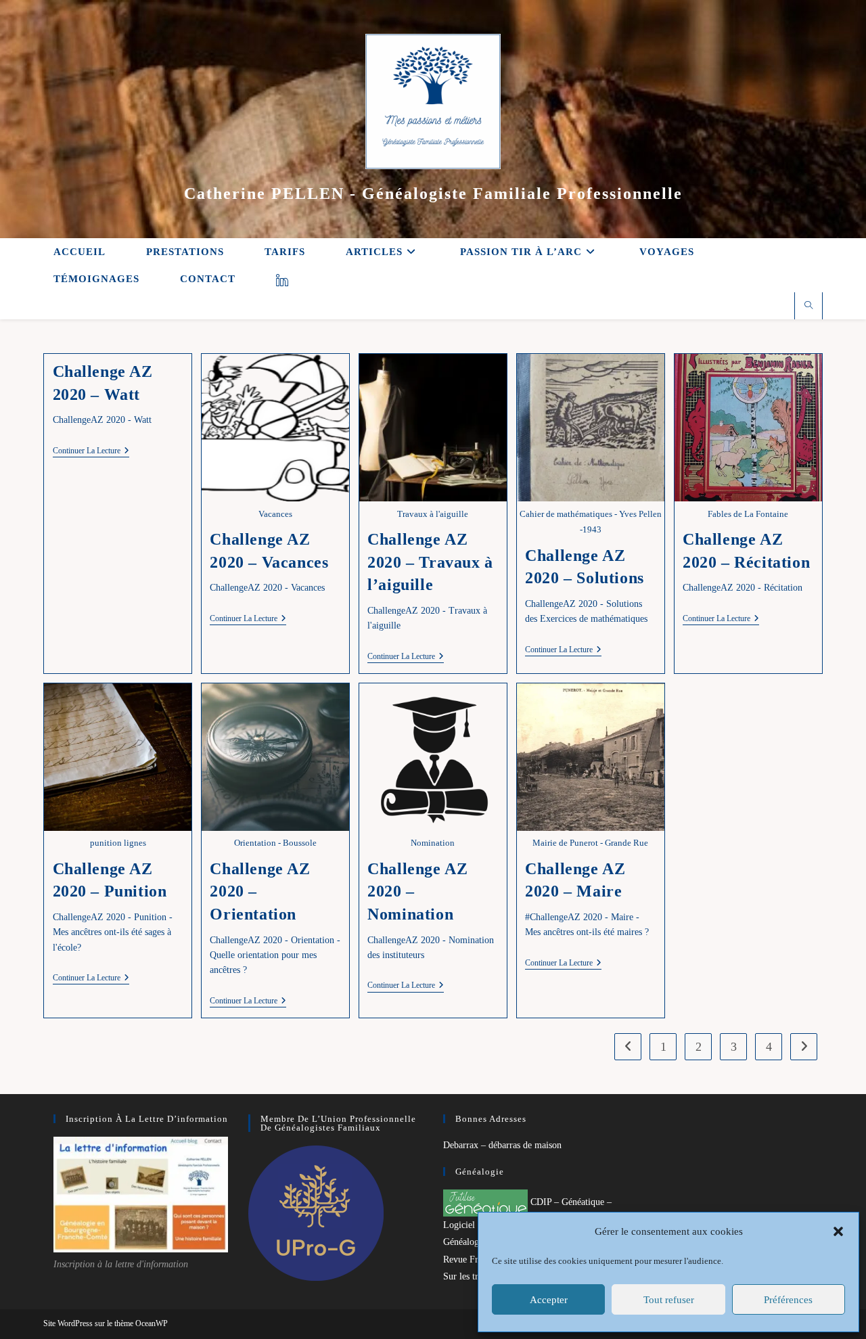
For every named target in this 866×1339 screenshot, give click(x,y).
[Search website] (808, 306)
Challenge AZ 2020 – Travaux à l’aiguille (430, 561)
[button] (838, 1231)
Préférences (788, 1299)
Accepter (549, 1299)
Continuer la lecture (91, 451)
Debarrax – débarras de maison (502, 1145)
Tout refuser (668, 1299)
